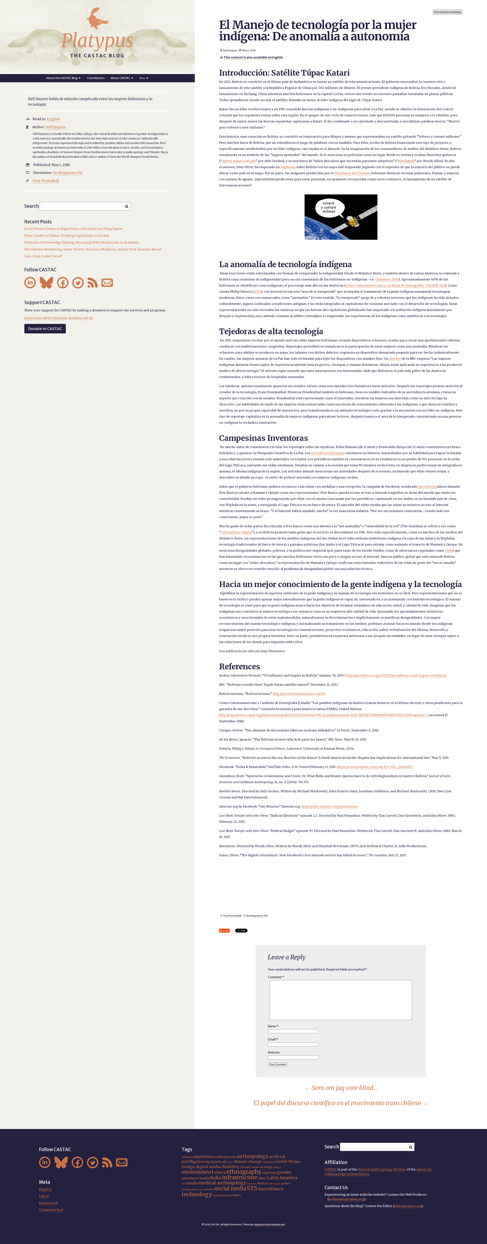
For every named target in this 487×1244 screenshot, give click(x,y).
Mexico (262, 1183)
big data (211, 1162)
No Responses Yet (257, 915)
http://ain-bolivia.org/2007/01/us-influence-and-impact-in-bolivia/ (396, 675)
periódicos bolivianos (328, 453)
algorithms (203, 1157)
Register (45, 1189)
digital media (208, 1166)
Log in (44, 1196)
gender (284, 1172)
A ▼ (144, 78)
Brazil (222, 1162)
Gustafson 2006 (387, 279)
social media (230, 1188)
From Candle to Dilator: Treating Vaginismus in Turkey (66, 235)
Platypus (97, 40)
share (226, 930)
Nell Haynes (230, 50)
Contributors (96, 78)
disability (230, 1166)
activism (187, 1157)
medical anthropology (222, 1183)
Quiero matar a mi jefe (239, 161)
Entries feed (48, 1203)
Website (274, 1052)
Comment (276, 977)
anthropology (252, 1156)
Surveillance (271, 1188)
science (209, 1189)
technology (197, 1194)
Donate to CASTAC (45, 328)
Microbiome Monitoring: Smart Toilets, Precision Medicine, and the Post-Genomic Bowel (92, 249)
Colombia (269, 1162)
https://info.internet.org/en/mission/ (329, 806)
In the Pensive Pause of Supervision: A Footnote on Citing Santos (73, 229)
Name (273, 1026)
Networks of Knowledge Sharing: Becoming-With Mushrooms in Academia (81, 242)
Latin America (282, 1177)
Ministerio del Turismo (352, 173)
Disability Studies (249, 1167)
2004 (257, 291)
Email (273, 1039)
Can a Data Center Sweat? (43, 256)
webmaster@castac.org (346, 1199)
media (192, 1183)
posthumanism (190, 1189)
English (53, 119)
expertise (269, 1172)
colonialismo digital (236, 532)
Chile (449, 550)
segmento (288, 167)
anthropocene (225, 1157)
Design (188, 1166)
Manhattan (406, 161)
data (296, 1162)
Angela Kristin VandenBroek (269, 1224)
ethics (220, 1172)
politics (285, 1183)
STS (252, 1188)
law (183, 1183)
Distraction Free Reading (447, 12)
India (215, 1177)
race (201, 1189)
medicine (251, 1183)
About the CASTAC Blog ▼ (63, 78)
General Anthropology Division (382, 1169)
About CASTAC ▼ (122, 78)
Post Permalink (232, 915)
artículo (395, 358)
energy (277, 1167)
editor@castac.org (408, 1206)
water (236, 1195)
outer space (274, 1183)
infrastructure (239, 1177)
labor (262, 1178)
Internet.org (427, 486)
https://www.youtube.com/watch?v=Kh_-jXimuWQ (374, 767)
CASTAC (331, 1169)
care (229, 1162)
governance (190, 1178)
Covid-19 (284, 1161)
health (204, 1178)
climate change (247, 1161)
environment (198, 1172)
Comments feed (51, 1210)
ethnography (244, 1171)
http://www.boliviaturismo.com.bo (299, 694)
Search (31, 206)
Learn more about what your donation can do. (59, 318)
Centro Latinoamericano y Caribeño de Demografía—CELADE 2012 (395, 285)
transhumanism (222, 1195)
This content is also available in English (253, 57)
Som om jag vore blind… (340, 1088)
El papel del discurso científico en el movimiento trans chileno (341, 1103)
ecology (266, 1167)
